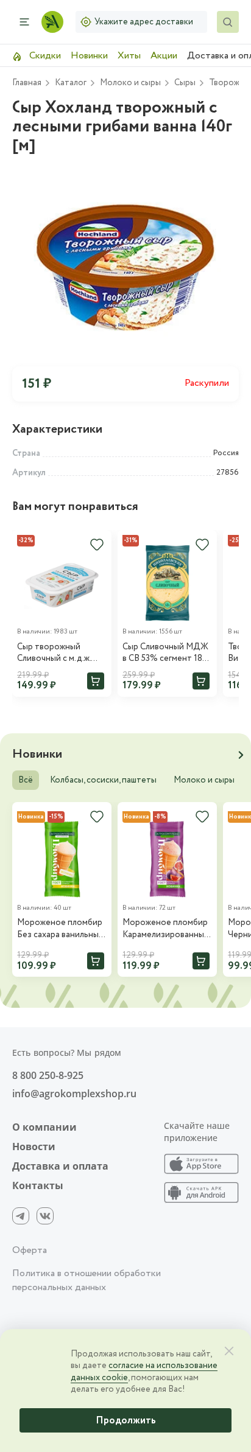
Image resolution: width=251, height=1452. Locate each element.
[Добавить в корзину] (95, 680)
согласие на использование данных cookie (144, 1372)
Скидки (44, 56)
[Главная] (52, 22)
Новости (33, 1146)
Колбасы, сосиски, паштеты (103, 780)
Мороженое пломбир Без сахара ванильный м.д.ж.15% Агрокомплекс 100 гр (60, 929)
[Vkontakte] (45, 1215)
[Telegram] (20, 1215)
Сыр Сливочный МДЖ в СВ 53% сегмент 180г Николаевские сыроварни (166, 653)
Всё (25, 780)
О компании (44, 1127)
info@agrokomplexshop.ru (74, 1093)
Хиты (129, 56)
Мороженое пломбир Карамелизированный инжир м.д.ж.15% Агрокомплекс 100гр (165, 929)
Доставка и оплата (60, 1166)
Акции (163, 56)
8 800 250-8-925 (47, 1075)
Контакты (37, 1185)
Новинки (89, 56)
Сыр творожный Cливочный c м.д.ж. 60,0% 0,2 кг (54, 653)
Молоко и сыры (204, 780)
